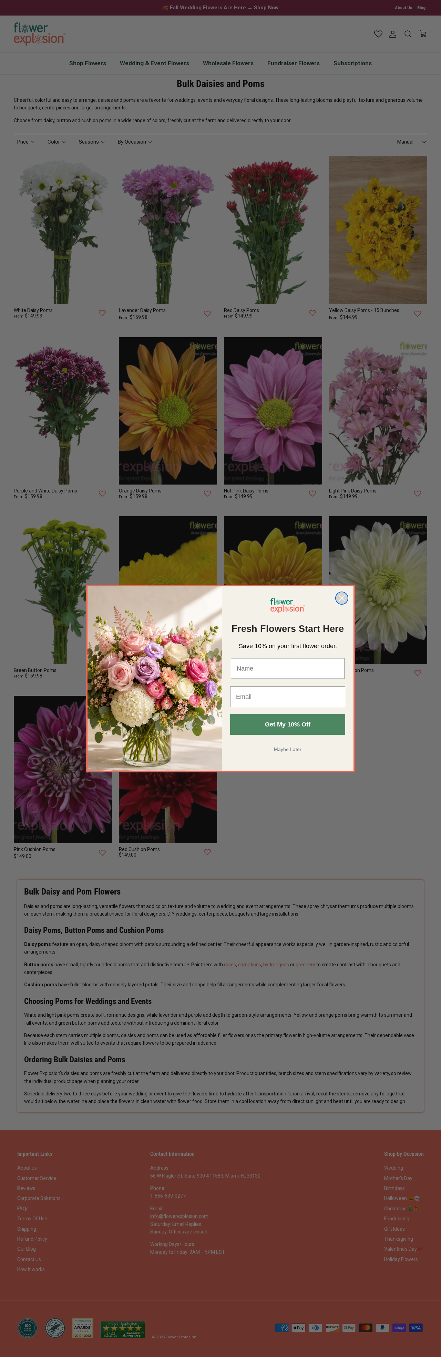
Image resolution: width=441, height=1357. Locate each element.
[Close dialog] (342, 598)
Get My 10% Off (287, 724)
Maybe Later (287, 749)
